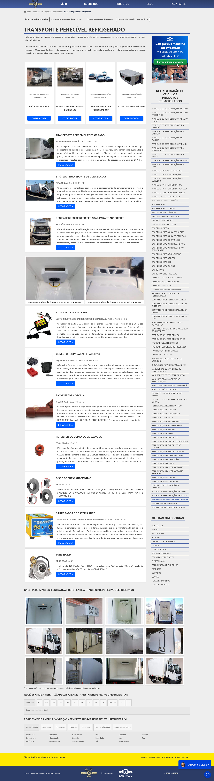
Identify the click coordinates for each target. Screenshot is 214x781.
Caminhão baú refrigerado (165, 282)
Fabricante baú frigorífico (165, 343)
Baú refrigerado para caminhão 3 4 (169, 244)
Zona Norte (46, 727)
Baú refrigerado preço (163, 258)
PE (89, 703)
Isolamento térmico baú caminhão (169, 365)
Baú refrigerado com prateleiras (169, 236)
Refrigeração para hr (163, 463)
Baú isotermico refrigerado (166, 216)
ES (54, 703)
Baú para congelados (162, 220)
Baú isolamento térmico (164, 212)
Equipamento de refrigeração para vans (169, 317)
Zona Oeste (60, 727)
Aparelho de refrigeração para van (170, 161)
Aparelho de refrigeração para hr (169, 144)
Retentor (156, 569)
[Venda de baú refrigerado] (44, 611)
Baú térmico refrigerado (164, 274)
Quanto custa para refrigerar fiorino (167, 394)
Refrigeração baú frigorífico (167, 406)
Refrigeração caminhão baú (166, 414)
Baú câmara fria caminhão (164, 201)
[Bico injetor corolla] (39, 420)
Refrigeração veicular (163, 477)
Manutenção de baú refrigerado (168, 375)
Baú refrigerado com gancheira (168, 232)
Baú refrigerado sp (161, 262)
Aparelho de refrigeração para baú (170, 109)
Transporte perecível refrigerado (170, 499)
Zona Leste (86, 727)
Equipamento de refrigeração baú (169, 300)
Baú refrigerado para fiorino (166, 254)
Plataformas (158, 561)
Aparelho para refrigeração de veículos (66, 19)
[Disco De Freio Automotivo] (39, 503)
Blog (150, 4)
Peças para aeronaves (163, 557)
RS (82, 703)
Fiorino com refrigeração (165, 351)
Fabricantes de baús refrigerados (169, 347)
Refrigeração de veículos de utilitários (133, 19)
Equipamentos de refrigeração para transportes (170, 330)
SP (61, 703)
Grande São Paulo (102, 727)
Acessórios (157, 526)
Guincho (156, 545)
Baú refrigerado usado (163, 266)
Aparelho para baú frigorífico (167, 171)
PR (68, 703)
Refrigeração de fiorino (164, 429)
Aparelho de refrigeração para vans (168, 165)
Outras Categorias (168, 518)
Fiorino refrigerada (162, 355)
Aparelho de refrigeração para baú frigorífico (170, 114)
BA (96, 703)
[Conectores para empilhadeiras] (39, 378)
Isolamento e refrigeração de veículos (167, 360)
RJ (39, 703)
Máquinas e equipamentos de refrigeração (166, 380)
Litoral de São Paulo (122, 727)
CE (103, 703)
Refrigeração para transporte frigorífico (167, 472)
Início (63, 4)
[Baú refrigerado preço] (44, 641)
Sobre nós (91, 4)
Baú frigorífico (159, 205)
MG (46, 703)
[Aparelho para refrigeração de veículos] (164, 611)
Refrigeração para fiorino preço (168, 455)
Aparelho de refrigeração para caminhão (168, 126)
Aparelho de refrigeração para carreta (168, 133)
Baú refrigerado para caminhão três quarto (168, 249)
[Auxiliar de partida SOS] (39, 337)
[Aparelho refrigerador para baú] (124, 641)
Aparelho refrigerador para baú (168, 193)
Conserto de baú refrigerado (167, 290)
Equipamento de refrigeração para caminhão (169, 305)
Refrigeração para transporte (167, 467)
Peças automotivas (161, 553)
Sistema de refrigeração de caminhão (165, 486)
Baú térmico (158, 270)
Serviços (156, 573)
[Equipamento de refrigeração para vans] (124, 611)
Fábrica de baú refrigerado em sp (168, 339)
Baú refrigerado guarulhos (166, 240)
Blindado (156, 538)
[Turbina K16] (39, 579)
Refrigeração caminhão (164, 410)
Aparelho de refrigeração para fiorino (168, 139)
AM (122, 703)
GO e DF (112, 703)
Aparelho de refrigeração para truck (168, 155)
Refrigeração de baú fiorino (166, 422)
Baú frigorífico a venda (163, 209)
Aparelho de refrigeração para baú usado (170, 120)
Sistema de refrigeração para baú (100, 19)
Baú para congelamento (164, 224)
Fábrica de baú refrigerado (165, 335)
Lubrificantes (159, 549)
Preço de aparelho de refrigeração (170, 385)
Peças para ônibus (161, 581)
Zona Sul (73, 727)
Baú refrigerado (160, 228)
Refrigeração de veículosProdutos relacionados (170, 96)
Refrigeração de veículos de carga (170, 441)
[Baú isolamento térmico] (124, 671)
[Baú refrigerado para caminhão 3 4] (84, 611)
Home (144, 757)
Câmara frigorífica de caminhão (167, 278)
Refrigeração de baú (162, 418)
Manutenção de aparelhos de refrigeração (166, 370)
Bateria (155, 530)
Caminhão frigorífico (162, 286)
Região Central (32, 727)
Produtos (122, 4)
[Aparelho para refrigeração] (84, 671)
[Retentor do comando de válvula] (39, 461)
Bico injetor (158, 534)
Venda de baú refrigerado (165, 503)
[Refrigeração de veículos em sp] (164, 671)
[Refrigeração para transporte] (44, 671)
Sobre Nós (154, 757)
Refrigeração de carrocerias (167, 426)
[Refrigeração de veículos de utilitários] (164, 641)
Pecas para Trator (161, 585)
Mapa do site (182, 757)
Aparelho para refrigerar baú (167, 185)
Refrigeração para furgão (165, 459)
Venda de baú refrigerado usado (168, 507)
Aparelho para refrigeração (166, 175)
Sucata (155, 577)
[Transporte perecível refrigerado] (55, 278)
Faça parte (178, 4)
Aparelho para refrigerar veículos (170, 189)
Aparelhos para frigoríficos (166, 197)
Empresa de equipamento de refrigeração (165, 295)
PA (129, 703)
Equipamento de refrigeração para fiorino (169, 311)
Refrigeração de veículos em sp (168, 452)
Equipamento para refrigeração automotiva (168, 324)
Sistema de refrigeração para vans (169, 496)
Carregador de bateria (163, 542)
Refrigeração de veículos (165, 437)
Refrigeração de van (162, 433)
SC (75, 703)
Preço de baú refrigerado (165, 389)
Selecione (30, 703)
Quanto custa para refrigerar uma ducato (169, 401)
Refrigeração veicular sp (165, 481)
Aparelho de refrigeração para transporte (168, 149)
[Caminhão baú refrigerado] (84, 641)
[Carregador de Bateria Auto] (39, 538)
